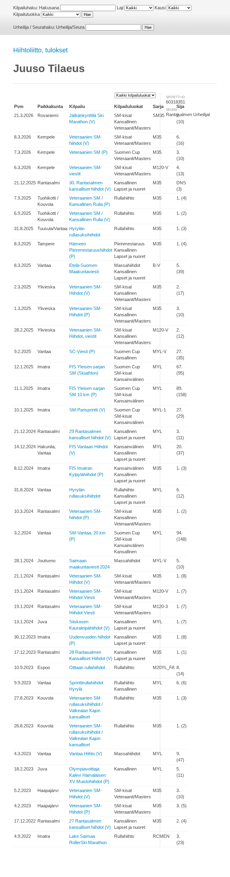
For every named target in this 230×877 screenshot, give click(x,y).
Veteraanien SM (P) (88, 152)
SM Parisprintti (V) (87, 409)
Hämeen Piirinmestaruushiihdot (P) (90, 250)
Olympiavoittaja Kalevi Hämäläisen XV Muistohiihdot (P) (89, 775)
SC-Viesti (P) (82, 351)
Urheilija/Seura (70, 27)
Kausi (160, 7)
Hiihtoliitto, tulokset (40, 50)
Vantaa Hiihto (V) (85, 753)
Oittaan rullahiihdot (87, 667)
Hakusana (49, 7)
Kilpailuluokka (26, 14)
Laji (120, 7)
